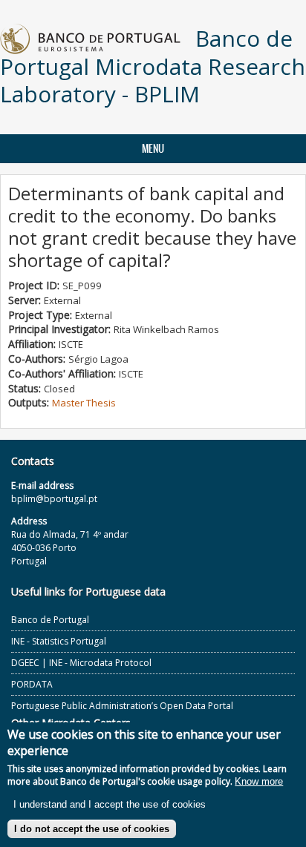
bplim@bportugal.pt (54, 498)
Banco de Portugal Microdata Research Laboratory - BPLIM (152, 66)
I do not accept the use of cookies (91, 828)
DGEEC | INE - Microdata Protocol (81, 662)
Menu (153, 149)
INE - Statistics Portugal (58, 641)
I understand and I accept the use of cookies (109, 804)
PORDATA (32, 684)
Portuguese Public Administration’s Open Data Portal (122, 705)
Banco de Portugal (50, 619)
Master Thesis (84, 402)
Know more (259, 781)
